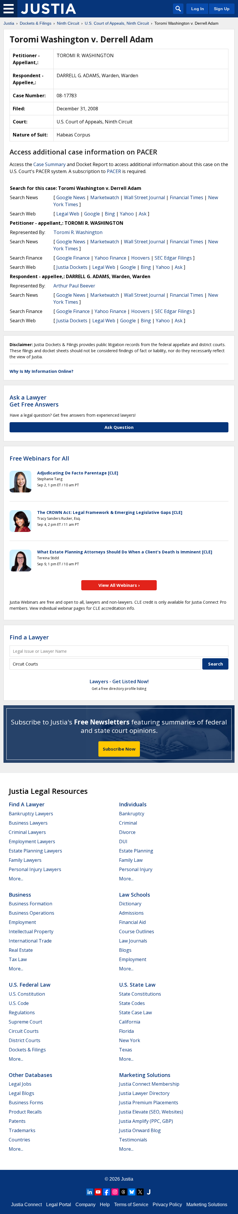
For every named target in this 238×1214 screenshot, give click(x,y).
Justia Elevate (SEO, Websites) (151, 1112)
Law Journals (133, 941)
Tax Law (18, 959)
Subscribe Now (119, 749)
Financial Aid (132, 922)
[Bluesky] (131, 1191)
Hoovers (140, 258)
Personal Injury (135, 869)
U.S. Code (19, 1003)
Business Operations (31, 913)
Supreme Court (25, 1022)
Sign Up (222, 8)
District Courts (24, 1040)
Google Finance (73, 258)
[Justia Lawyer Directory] (148, 1191)
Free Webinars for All (39, 458)
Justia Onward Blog (140, 1130)
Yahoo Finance (110, 258)
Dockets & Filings (27, 1049)
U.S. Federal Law (30, 984)
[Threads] (123, 1191)
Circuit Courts (24, 1031)
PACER (114, 171)
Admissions (131, 913)
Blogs (125, 950)
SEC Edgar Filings (173, 258)
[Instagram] (114, 1191)
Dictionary (130, 903)
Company (85, 1204)
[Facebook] (106, 1191)
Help (105, 1204)
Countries (19, 1139)
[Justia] (48, 8)
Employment (22, 922)
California (129, 1022)
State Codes (132, 1003)
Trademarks (22, 1130)
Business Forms (26, 1102)
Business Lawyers (28, 823)
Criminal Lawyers (27, 832)
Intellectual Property (31, 931)
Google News (70, 197)
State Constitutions (140, 994)
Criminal (128, 823)
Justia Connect (26, 1204)
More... (16, 878)
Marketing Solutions (144, 1074)
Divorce (127, 832)
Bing (110, 214)
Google (92, 214)
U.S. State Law (137, 984)
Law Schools (134, 894)
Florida (126, 1031)
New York (129, 1040)
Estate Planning (136, 851)
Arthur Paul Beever (74, 286)
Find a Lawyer (29, 637)
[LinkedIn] (89, 1191)
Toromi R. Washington (77, 232)
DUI (123, 841)
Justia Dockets (71, 267)
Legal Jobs (20, 1084)
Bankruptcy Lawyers (31, 813)
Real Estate (21, 950)
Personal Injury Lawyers (35, 869)
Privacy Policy (167, 1204)
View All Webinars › (119, 585)
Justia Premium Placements (148, 1102)
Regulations (22, 1012)
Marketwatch (104, 197)
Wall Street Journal (144, 197)
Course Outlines (136, 931)
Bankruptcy (131, 813)
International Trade (30, 941)
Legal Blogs (21, 1093)
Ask (143, 214)
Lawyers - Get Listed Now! (119, 681)
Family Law (131, 860)
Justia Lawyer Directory (144, 1093)
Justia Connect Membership (149, 1084)
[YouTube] (98, 1191)
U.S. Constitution (27, 994)
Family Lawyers (25, 860)
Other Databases (30, 1074)
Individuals (133, 804)
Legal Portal (58, 1204)
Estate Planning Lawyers (35, 851)
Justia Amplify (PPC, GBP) (146, 1121)
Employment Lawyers (32, 841)
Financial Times (186, 197)
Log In (197, 8)
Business (20, 894)
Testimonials (133, 1139)
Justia (127, 1179)
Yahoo (127, 214)
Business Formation (30, 903)
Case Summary (49, 164)
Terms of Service (131, 1204)
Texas (125, 1049)
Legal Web (67, 214)
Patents (17, 1121)
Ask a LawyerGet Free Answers (34, 400)
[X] (140, 1191)
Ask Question (119, 427)
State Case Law (135, 1012)
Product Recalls (25, 1112)
